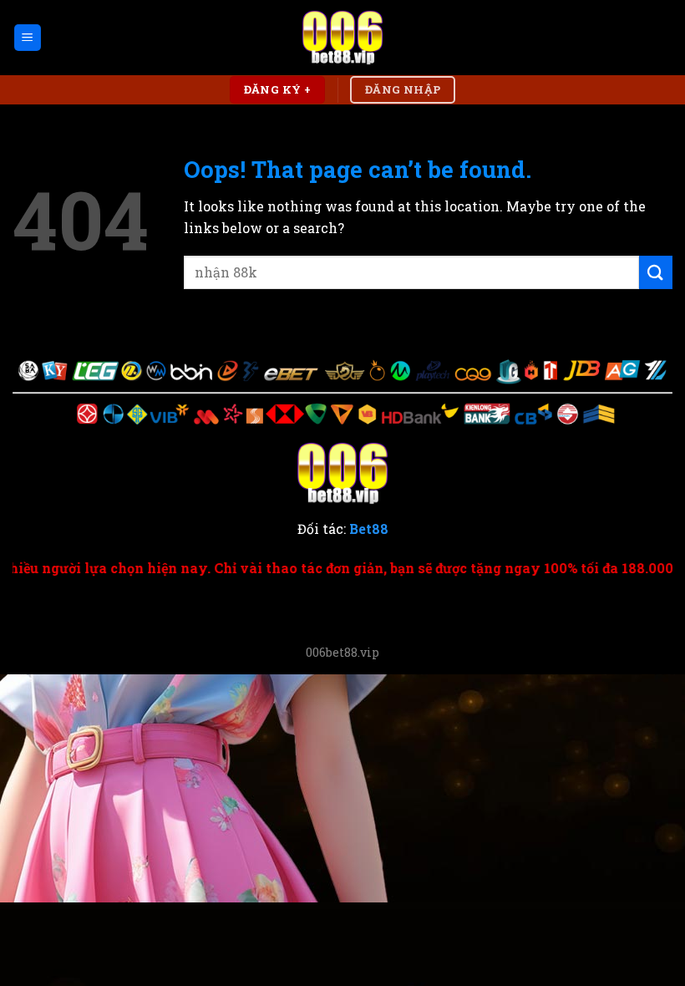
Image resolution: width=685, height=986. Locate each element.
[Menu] (28, 38)
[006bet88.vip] (342, 38)
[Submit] (655, 272)
